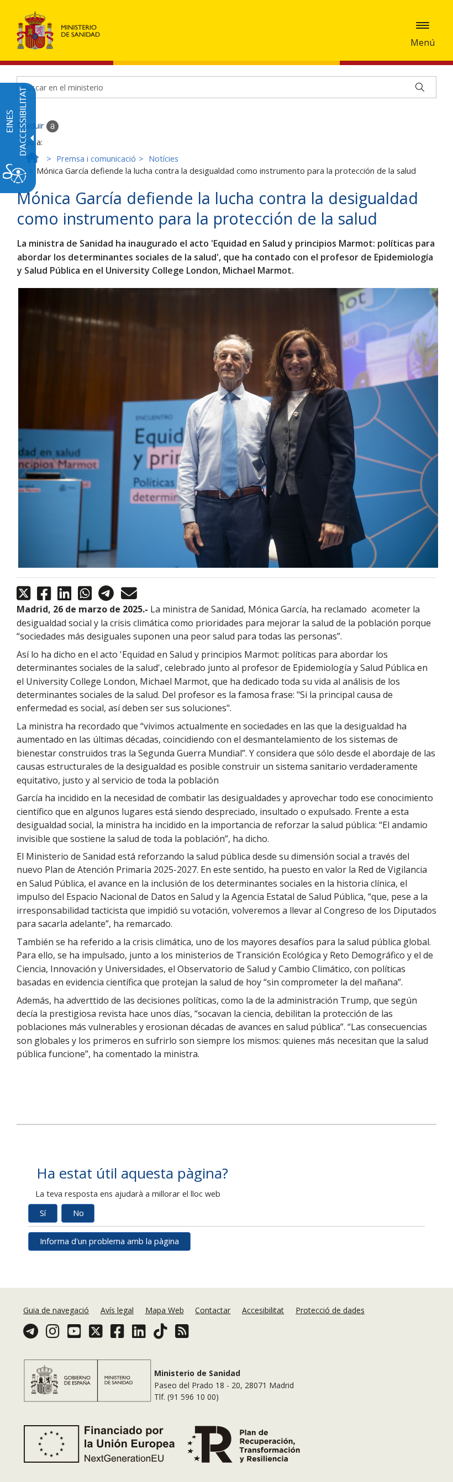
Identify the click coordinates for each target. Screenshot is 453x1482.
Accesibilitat (263, 1310)
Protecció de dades (330, 1310)
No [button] (78, 1213)
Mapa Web (164, 1310)
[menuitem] (57, 1310)
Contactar (212, 1310)
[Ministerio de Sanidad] (59, 30)
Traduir (31, 125)
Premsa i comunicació (96, 158)
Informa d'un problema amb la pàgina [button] (109, 1241)
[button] (422, 25)
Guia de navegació (56, 1310)
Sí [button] (43, 1213)
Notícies (163, 158)
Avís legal (117, 1310)
